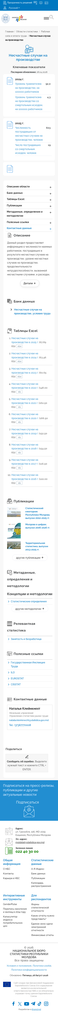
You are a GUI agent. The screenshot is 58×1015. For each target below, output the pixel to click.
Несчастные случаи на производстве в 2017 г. (29, 463)
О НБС (6, 869)
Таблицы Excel (15, 199)
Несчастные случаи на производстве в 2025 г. (28, 342)
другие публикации (28, 557)
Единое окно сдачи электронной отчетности (42, 927)
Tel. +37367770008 (20, 725)
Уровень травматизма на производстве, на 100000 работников (28, 87)
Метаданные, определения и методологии (25, 213)
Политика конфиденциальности (29, 969)
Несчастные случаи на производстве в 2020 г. (29, 418)
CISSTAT (16, 684)
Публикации (14, 205)
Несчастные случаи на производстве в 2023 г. (28, 372)
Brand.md (36, 1009)
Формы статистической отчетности (40, 907)
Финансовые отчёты (42, 935)
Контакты (8, 873)
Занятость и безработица (26, 639)
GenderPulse (10, 904)
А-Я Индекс (37, 869)
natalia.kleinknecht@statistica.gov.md (29, 720)
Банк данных (15, 192)
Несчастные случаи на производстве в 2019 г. (29, 433)
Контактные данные (19, 228)
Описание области (18, 186)
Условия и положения (18, 965)
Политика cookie (41, 965)
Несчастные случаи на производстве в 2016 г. (29, 478)
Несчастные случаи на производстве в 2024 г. (28, 357)
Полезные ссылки (18, 222)
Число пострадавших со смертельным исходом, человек (28, 149)
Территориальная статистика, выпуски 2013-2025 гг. (36, 546)
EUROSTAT (17, 678)
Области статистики (27, 31)
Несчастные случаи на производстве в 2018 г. (29, 448)
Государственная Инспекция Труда (28, 664)
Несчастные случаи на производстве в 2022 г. (29, 387)
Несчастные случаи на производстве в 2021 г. (29, 402)
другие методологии (28, 608)
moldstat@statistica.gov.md (29, 842)
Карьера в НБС (11, 878)
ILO (13, 672)
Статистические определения (29, 601)
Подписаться (27, 802)
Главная (9, 31)
